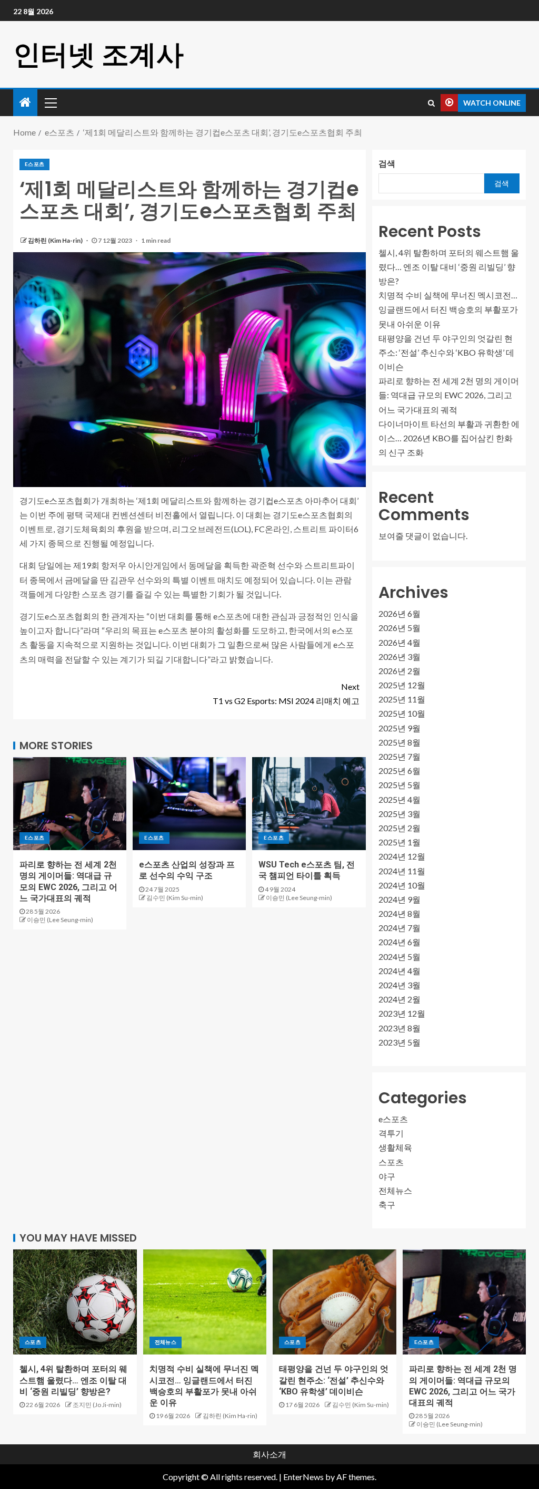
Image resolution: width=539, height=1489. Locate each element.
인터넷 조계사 (98, 54)
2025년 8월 (399, 742)
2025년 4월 (399, 799)
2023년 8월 (399, 1028)
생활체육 (395, 1147)
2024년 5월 (399, 956)
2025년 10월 (401, 713)
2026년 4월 (399, 642)
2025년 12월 (401, 685)
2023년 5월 (399, 1042)
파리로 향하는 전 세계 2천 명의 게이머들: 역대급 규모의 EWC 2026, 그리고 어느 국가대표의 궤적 (448, 395)
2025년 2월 (399, 828)
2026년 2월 (399, 671)
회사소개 (269, 1454)
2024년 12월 (401, 856)
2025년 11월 (401, 699)
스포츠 (391, 1162)
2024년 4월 (399, 971)
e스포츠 (34, 164)
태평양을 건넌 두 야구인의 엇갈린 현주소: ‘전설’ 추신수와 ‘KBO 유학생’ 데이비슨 (446, 352)
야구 (386, 1176)
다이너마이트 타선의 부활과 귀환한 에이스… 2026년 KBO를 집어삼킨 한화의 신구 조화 (449, 438)
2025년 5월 (399, 785)
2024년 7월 (399, 928)
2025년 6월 (399, 770)
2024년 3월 (399, 985)
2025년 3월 (399, 814)
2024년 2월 (399, 999)
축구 (386, 1204)
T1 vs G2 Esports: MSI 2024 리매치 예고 (286, 693)
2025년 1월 (399, 842)
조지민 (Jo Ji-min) (97, 1405)
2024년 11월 (401, 871)
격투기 (391, 1133)
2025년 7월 (399, 756)
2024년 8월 (399, 913)
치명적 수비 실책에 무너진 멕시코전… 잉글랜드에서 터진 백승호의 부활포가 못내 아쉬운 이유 (448, 309)
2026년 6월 (399, 613)
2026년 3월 (399, 656)
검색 (386, 163)
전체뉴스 (395, 1190)
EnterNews (303, 1477)
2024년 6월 (399, 942)
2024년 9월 (399, 899)
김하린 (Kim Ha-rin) (56, 240)
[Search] (431, 103)
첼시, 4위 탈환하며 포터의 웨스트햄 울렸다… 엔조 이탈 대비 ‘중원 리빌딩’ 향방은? (448, 266)
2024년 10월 (401, 885)
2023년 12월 (401, 1013)
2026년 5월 (399, 628)
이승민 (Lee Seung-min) (60, 920)
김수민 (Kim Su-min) (174, 898)
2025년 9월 (399, 728)
